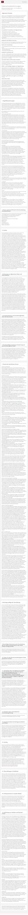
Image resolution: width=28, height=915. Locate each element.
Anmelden (24, 2)
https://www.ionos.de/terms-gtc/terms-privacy (9, 765)
